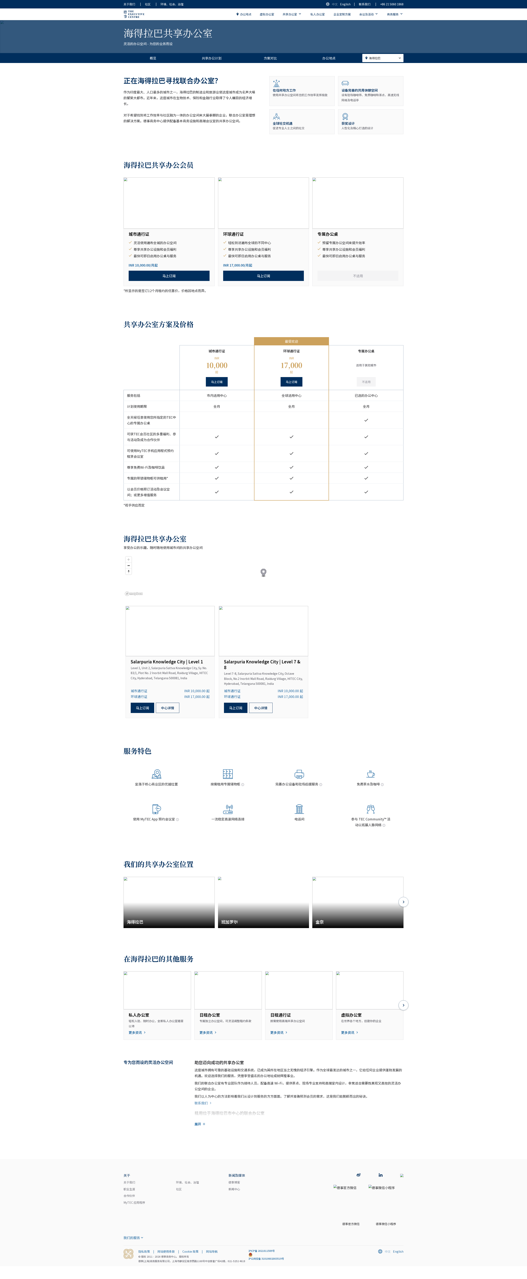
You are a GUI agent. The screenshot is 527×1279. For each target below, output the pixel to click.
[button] (263, 573)
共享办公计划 (212, 58)
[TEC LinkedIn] (380, 1175)
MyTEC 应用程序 (134, 1202)
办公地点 (246, 14)
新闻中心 (234, 1189)
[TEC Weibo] (358, 1175)
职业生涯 (129, 1189)
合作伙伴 (129, 1196)
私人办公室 (317, 14)
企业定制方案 (342, 14)
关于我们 (129, 4)
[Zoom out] (129, 565)
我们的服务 (132, 1237)
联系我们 (364, 4)
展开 (198, 1124)
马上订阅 (169, 275)
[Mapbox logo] (134, 593)
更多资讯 (135, 1032)
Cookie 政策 (190, 1251)
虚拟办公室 (267, 14)
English (345, 4)
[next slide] (403, 902)
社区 (148, 4)
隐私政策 (144, 1251)
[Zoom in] (129, 560)
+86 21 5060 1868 (391, 4)
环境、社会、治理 (172, 4)
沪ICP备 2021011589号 (261, 1250)
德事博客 (234, 1182)
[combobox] (382, 58)
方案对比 (270, 58)
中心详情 (167, 707)
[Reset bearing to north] (129, 571)
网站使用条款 (166, 1251)
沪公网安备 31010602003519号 (266, 1258)
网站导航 (212, 1251)
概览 (153, 58)
